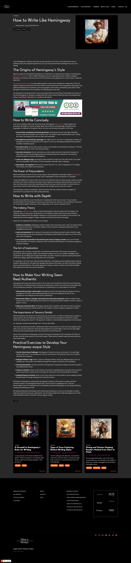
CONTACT (121, 7)
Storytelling (17, 29)
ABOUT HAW (105, 7)
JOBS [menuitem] (41, 497)
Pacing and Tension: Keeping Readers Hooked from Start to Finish (100, 449)
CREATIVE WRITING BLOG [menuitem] (74, 504)
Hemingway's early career (22, 83)
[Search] (126, 6)
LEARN (113, 7)
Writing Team (19, 25)
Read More (42, 471)
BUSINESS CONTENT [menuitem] (72, 491)
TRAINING (96, 7)
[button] (96, 535)
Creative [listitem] (17, 465)
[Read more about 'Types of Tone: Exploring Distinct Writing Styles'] (65, 428)
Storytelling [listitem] (54, 465)
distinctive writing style (21, 76)
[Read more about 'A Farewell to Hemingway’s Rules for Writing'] (30, 428)
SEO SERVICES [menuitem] (17, 494)
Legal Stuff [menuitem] (17, 549)
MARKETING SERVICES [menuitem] (19, 491)
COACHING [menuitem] (16, 500)
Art (29, 29)
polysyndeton (76, 175)
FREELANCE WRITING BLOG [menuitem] (74, 507)
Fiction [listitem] (67, 465)
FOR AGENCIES (85, 7)
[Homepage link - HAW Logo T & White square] (24, 546)
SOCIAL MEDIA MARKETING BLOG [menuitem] (76, 497)
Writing (24, 29)
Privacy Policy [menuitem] (28, 549)
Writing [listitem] (24, 465)
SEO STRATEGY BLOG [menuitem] (73, 494)
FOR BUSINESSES (73, 7)
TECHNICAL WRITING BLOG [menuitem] (74, 510)
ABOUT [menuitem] (42, 491)
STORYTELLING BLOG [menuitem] (73, 500)
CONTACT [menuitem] (43, 494)
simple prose (59, 124)
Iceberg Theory (28, 211)
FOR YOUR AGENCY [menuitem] (19, 497)
